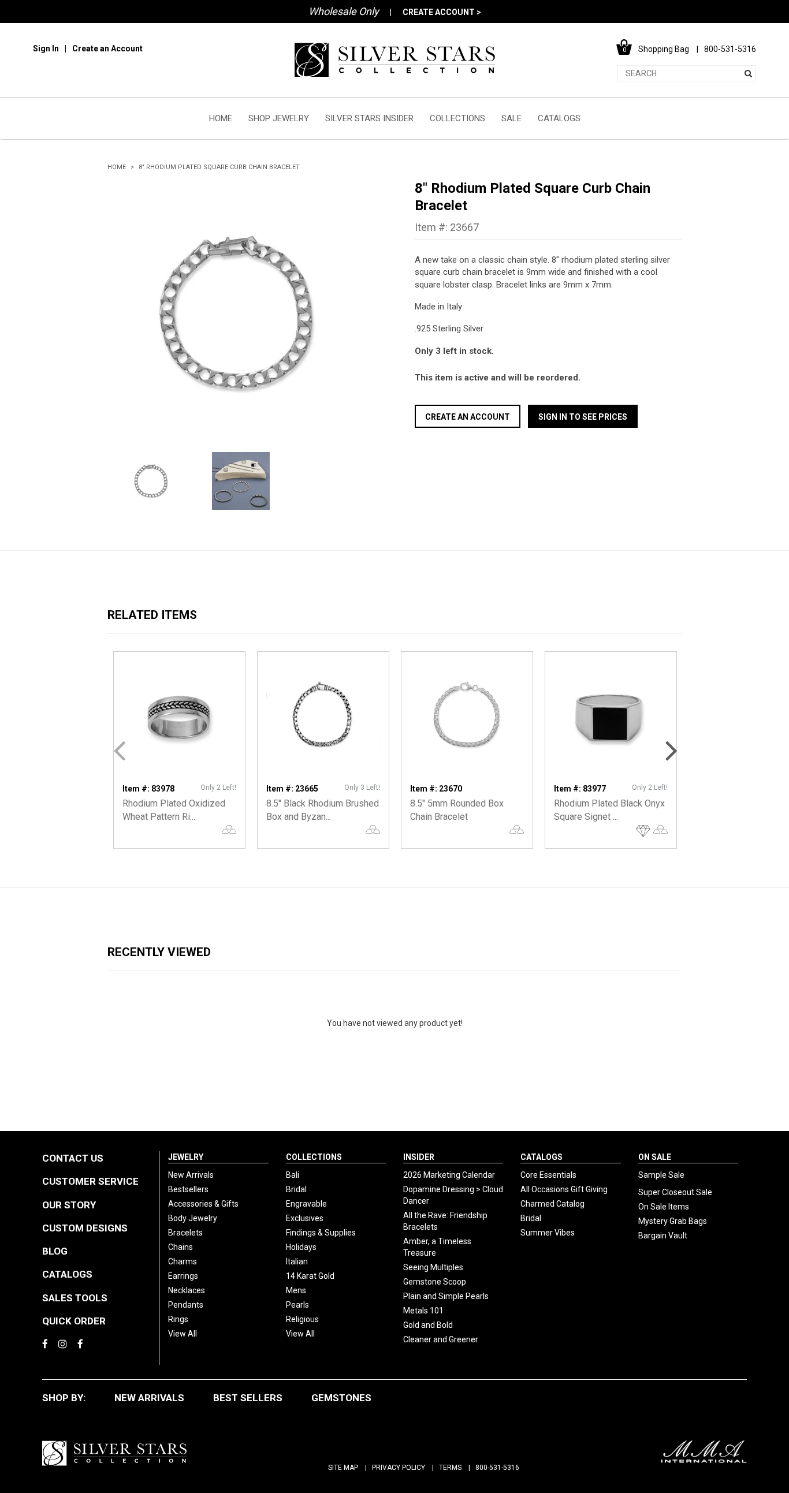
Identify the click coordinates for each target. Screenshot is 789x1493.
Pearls (297, 1304)
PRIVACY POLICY (398, 1468)
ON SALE (654, 1157)
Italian (297, 1261)
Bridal (296, 1189)
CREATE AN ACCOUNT (467, 416)
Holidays (301, 1247)
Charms (182, 1261)
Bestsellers (188, 1189)
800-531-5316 (497, 1468)
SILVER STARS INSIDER (369, 118)
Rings (178, 1319)
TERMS (450, 1468)
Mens (296, 1290)
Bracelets (185, 1232)
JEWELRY (185, 1157)
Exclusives (304, 1218)
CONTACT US (72, 1158)
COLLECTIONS (457, 118)
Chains (180, 1247)
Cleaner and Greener (440, 1339)
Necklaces (186, 1290)
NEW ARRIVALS (149, 1398)
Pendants (185, 1304)
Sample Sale (661, 1175)
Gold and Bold (428, 1325)
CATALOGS (559, 118)
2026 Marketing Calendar (449, 1175)
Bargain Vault (662, 1235)
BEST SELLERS (247, 1398)
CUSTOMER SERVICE (90, 1181)
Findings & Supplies (321, 1232)
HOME (220, 118)
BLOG (55, 1251)
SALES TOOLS (74, 1298)
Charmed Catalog (552, 1203)
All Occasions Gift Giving (564, 1189)
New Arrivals (191, 1175)
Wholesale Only (343, 11)
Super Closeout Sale (675, 1192)
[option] (240, 313)
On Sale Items (663, 1206)
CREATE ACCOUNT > (442, 12)
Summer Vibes (547, 1232)
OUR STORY (69, 1205)
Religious (302, 1319)
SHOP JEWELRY (278, 118)
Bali (292, 1175)
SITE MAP (343, 1468)
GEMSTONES (341, 1398)
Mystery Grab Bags (672, 1221)
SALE (511, 118)
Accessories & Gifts (203, 1203)
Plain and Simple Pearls (446, 1296)
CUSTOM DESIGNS (85, 1228)
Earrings (183, 1276)
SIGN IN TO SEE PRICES (582, 416)
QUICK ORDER (74, 1321)
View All (182, 1333)
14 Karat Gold (310, 1276)
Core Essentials (548, 1175)
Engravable (306, 1203)
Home (116, 167)
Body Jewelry (192, 1218)
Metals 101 (423, 1310)
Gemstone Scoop (434, 1281)
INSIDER (418, 1157)
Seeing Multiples (433, 1267)
